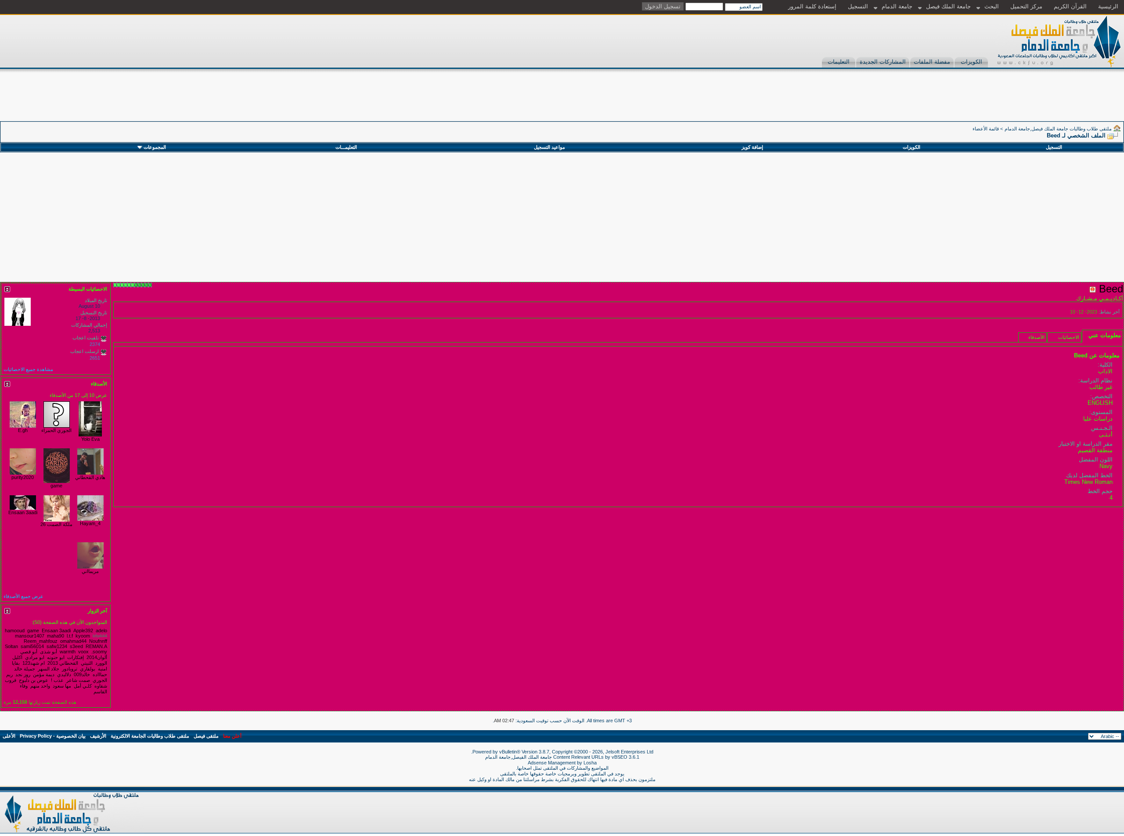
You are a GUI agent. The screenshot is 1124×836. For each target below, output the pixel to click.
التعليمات (839, 61)
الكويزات (971, 61)
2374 (95, 344)
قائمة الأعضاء (986, 128)
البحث (991, 6)
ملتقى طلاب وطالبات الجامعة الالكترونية (150, 736)
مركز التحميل (1026, 6)
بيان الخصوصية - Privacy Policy (53, 736)
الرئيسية (1108, 6)
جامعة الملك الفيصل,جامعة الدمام (519, 757)
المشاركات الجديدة (883, 61)
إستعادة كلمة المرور (812, 6)
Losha (590, 762)
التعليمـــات (346, 147)
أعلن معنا (232, 736)
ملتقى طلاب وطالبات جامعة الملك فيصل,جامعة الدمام (1058, 128)
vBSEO (619, 757)
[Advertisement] (964, 101)
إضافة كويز (752, 147)
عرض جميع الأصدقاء (23, 596)
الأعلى (9, 736)
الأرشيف (98, 736)
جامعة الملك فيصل (948, 6)
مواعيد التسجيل (549, 147)
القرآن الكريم (1070, 6)
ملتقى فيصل (206, 736)
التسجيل (858, 6)
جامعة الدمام (897, 6)
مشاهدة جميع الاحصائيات (28, 369)
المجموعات (155, 147)
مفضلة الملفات (932, 61)
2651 (95, 357)
